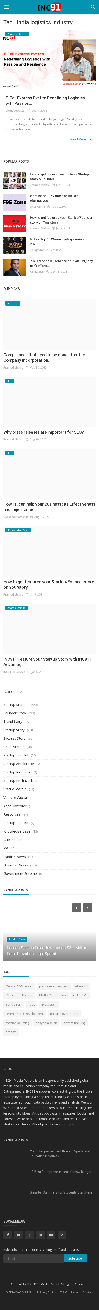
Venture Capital (15, 797)
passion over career (64, 1014)
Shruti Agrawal (15, 111)
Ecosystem (48, 1004)
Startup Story (14, 729)
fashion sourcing (17, 1023)
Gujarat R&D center (19, 986)
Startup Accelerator (18, 763)
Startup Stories (15, 704)
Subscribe (75, 1258)
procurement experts (54, 986)
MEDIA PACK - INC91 (19, 1292)
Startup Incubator (17, 772)
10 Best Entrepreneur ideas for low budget (60, 1172)
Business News (15, 865)
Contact (88, 1292)
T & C (63, 1292)
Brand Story (13, 721)
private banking (74, 1023)
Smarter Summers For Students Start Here (61, 1192)
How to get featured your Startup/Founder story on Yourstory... (61, 220)
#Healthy (81, 986)
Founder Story (14, 713)
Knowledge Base (16, 831)
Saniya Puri (14, 1004)
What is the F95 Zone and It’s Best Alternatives (54, 198)
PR (5, 848)
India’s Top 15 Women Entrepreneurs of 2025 (59, 241)
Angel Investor (15, 806)
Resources (11, 814)
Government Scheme (20, 873)
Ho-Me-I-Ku (80, 995)
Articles (9, 839)
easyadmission (46, 1023)
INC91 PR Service (14, 672)
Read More (78, 139)
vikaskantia (37, 206)
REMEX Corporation (52, 995)
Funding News (14, 856)
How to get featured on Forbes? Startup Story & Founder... (59, 176)
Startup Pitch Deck (18, 780)
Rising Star (37, 250)
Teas (31, 1004)
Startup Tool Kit (16, 755)
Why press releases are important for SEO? (43, 432)
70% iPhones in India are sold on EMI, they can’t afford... (61, 263)
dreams (11, 1032)
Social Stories (13, 746)
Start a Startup (15, 789)
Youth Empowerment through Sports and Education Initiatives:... (60, 1153)
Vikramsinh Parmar (19, 995)
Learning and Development (25, 1014)
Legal (75, 1292)
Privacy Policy (46, 1292)
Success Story (14, 738)
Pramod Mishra (40, 185)
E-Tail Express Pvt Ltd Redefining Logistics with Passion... (45, 100)
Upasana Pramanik (15, 517)
